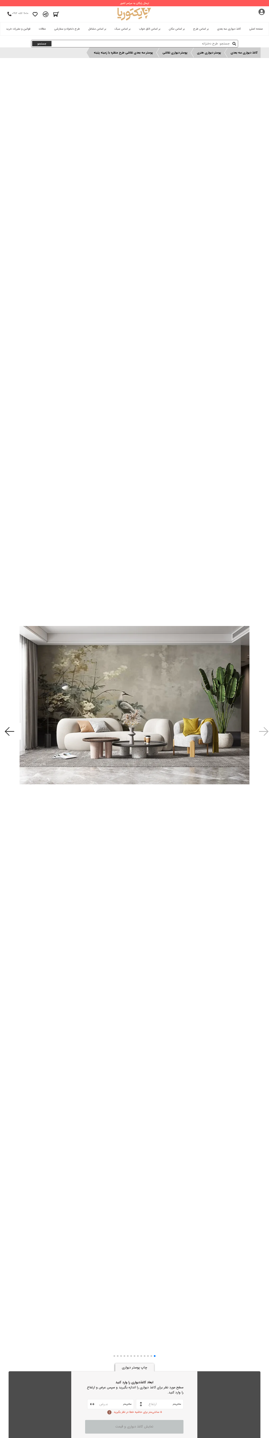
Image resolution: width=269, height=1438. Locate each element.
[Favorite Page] (35, 14)
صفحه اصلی (256, 29)
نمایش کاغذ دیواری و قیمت (134, 1426)
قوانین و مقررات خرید (18, 29)
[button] (155, 1356)
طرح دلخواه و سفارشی (67, 29)
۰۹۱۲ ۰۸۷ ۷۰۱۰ (20, 13)
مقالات (42, 29)
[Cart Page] (56, 14)
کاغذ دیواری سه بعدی (229, 29)
